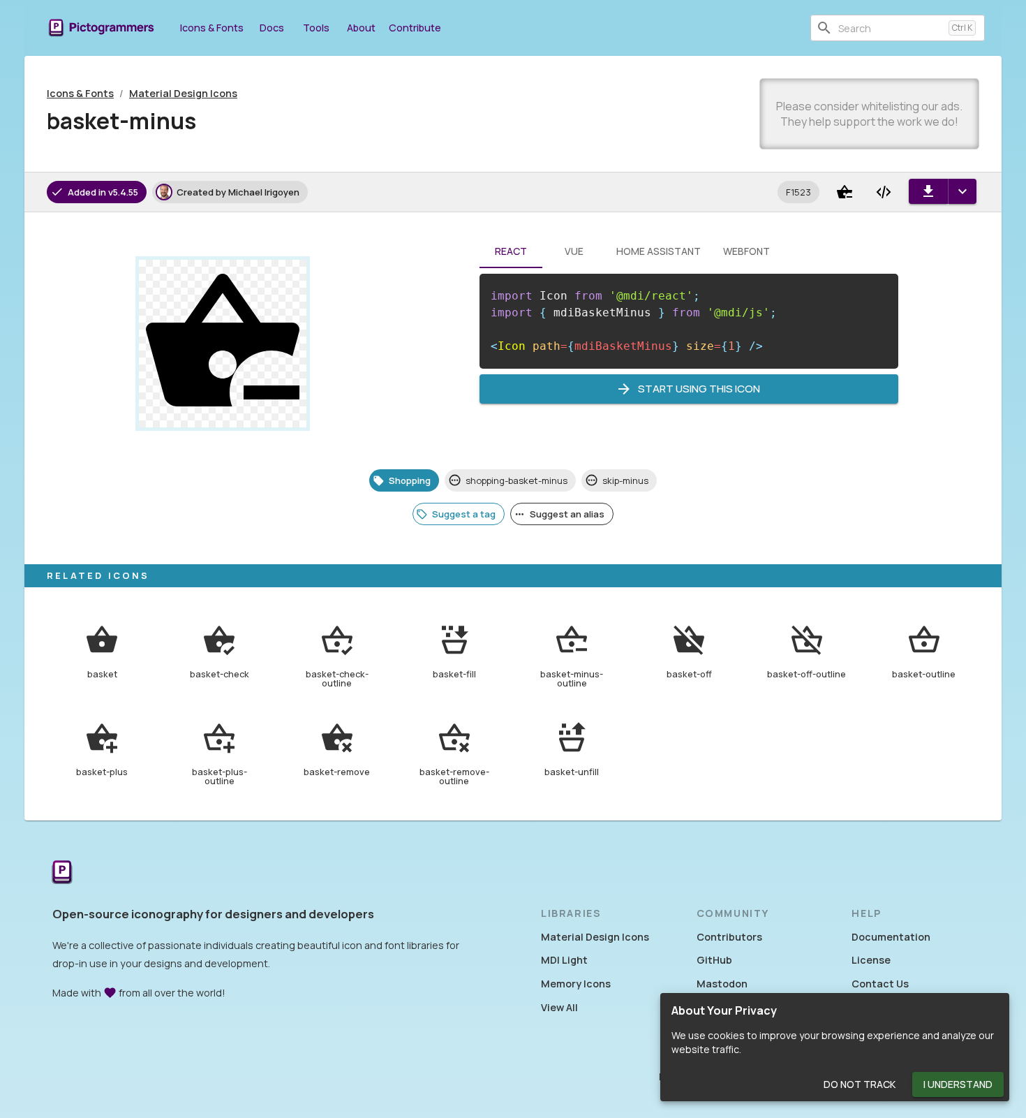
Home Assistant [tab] (658, 251)
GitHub (714, 959)
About (361, 27)
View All (559, 1007)
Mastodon (722, 983)
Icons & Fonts (212, 27)
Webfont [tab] (746, 251)
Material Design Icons (183, 93)
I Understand (957, 1084)
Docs (272, 27)
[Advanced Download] (962, 191)
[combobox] (891, 28)
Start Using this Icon (699, 388)
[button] (798, 192)
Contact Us (880, 983)
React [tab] (511, 251)
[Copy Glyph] (844, 192)
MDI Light (564, 959)
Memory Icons (576, 983)
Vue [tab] (574, 251)
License (871, 959)
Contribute (415, 27)
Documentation (891, 936)
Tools (316, 27)
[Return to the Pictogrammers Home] (62, 873)
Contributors (729, 936)
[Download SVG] (928, 191)
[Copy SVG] (884, 192)
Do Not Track (859, 1084)
